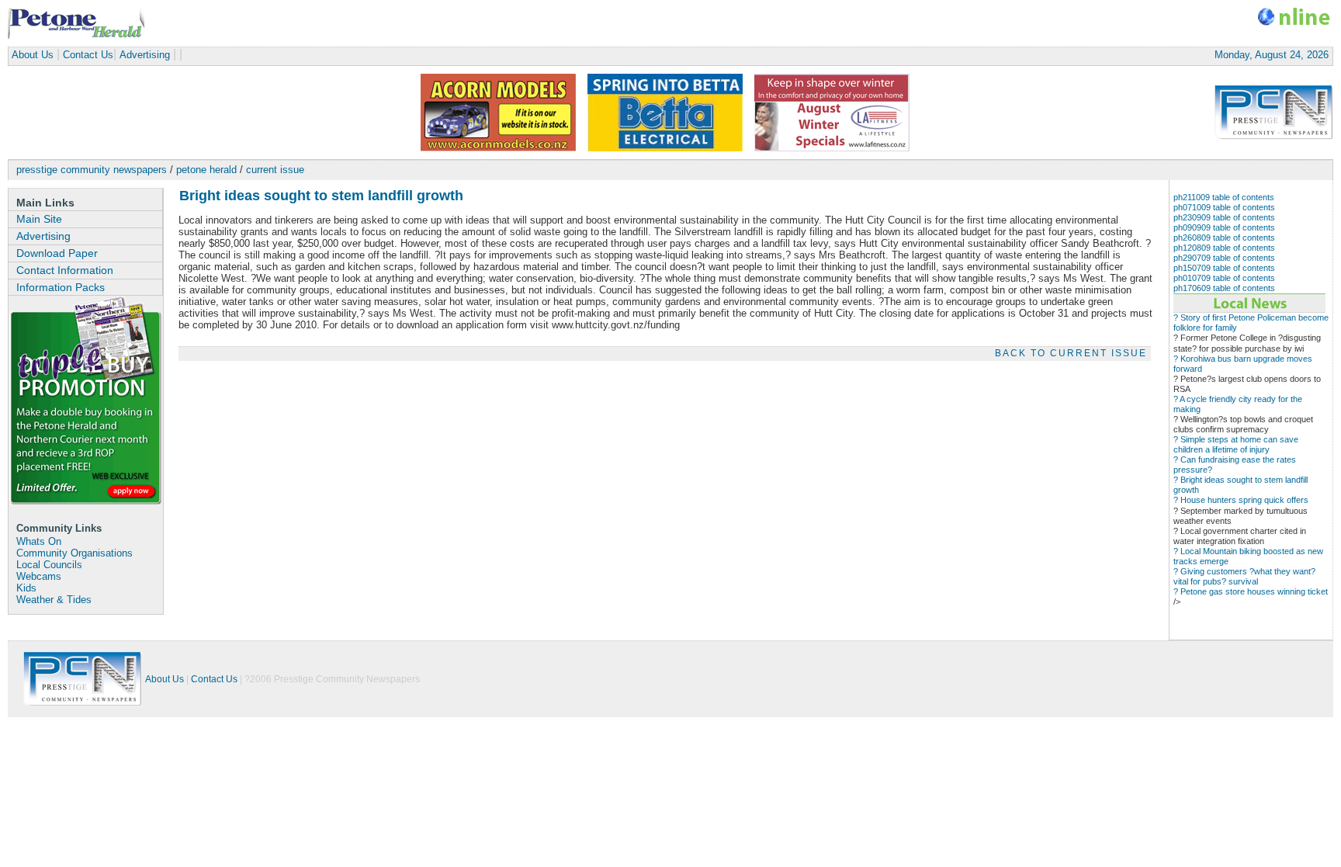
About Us (33, 55)
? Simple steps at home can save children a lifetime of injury (1235, 444)
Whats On (38, 541)
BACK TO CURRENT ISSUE (1071, 353)
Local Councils (49, 565)
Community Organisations (74, 553)
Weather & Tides (54, 600)
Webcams (38, 576)
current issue (275, 169)
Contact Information (64, 270)
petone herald (206, 169)
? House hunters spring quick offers (1240, 500)
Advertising (145, 55)
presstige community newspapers (91, 169)
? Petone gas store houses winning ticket (1250, 591)
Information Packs (60, 287)
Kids (26, 588)
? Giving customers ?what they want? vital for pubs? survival (1244, 576)
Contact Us (88, 55)
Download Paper (57, 253)
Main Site (39, 219)
